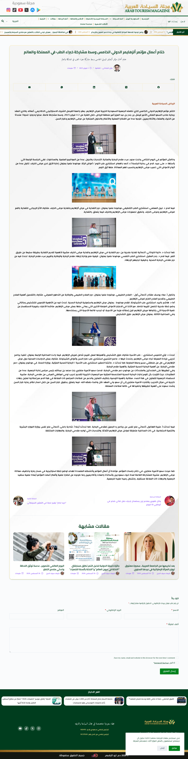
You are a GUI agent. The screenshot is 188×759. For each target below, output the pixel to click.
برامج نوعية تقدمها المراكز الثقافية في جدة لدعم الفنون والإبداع (133, 32)
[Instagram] (38, 728)
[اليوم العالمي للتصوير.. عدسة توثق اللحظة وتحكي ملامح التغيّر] (38, 546)
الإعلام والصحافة (76, 19)
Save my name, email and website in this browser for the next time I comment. (144, 658)
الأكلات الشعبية (101, 24)
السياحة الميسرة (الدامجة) (97, 19)
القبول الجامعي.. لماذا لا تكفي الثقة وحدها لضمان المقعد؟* (151, 699)
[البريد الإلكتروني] (29, 87)
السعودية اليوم (132, 19)
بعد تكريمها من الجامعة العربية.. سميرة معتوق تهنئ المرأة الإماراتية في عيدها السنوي (150, 567)
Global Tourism (86, 24)
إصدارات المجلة (172, 21)
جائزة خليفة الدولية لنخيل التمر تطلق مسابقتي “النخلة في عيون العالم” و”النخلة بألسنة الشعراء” (94, 567)
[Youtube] (20, 728)
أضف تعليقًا (172, 624)
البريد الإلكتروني (113, 610)
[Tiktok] (26, 728)
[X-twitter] (32, 728)
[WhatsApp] (62, 87)
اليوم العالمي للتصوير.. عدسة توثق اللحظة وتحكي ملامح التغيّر (42, 567)
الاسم (175, 610)
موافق (174, 748)
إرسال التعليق (169, 671)
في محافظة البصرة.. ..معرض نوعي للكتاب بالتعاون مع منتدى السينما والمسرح (52, 32)
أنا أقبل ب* (164, 663)
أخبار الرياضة (63, 19)
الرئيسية (145, 19)
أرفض (162, 748)
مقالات (53, 19)
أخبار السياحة (118, 19)
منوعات (70, 68)
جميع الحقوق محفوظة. (71, 755)
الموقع (61, 610)
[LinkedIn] (94, 87)
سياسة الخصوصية (161, 663)
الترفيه (42, 19)
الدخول (182, 21)
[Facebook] (158, 87)
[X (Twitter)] (126, 87)
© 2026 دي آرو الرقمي (117, 755)
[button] (2, 21)
